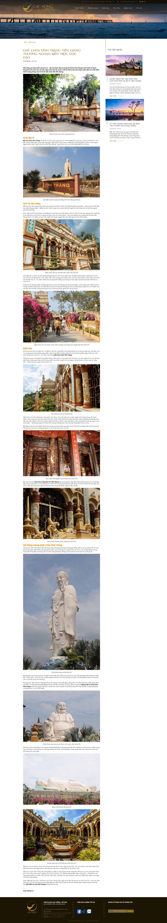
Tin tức (116, 8)
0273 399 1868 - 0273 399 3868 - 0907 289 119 (99, 1)
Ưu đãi (139, 8)
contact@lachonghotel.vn (129, 1)
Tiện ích (105, 8)
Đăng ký (130, 911)
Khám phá (128, 8)
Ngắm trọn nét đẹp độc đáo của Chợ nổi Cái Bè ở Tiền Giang (125, 80)
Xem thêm (113, 96)
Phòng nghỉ (93, 8)
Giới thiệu (79, 8)
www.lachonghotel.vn (57, 917)
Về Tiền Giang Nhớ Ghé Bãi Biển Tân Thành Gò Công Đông (125, 125)
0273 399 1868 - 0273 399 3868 (61, 913)
